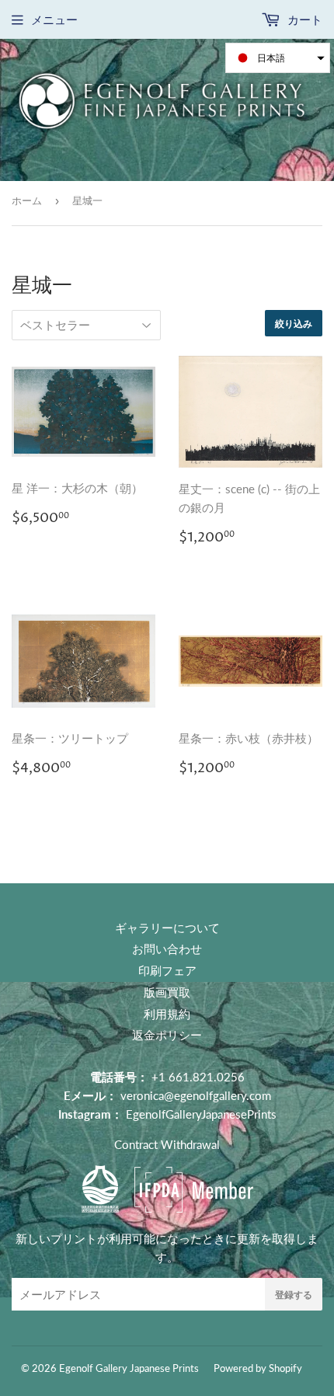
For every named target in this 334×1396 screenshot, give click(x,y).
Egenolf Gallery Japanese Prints (129, 1368)
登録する (293, 1294)
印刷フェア (167, 970)
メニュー (54, 19)
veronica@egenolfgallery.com (195, 1095)
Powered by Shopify (258, 1368)
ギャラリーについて (167, 928)
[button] (277, 58)
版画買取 (167, 992)
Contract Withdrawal (167, 1144)
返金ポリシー (167, 1035)
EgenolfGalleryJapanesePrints (201, 1114)
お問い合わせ (167, 949)
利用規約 (167, 1014)
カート (303, 19)
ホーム (27, 200)
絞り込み (293, 323)
